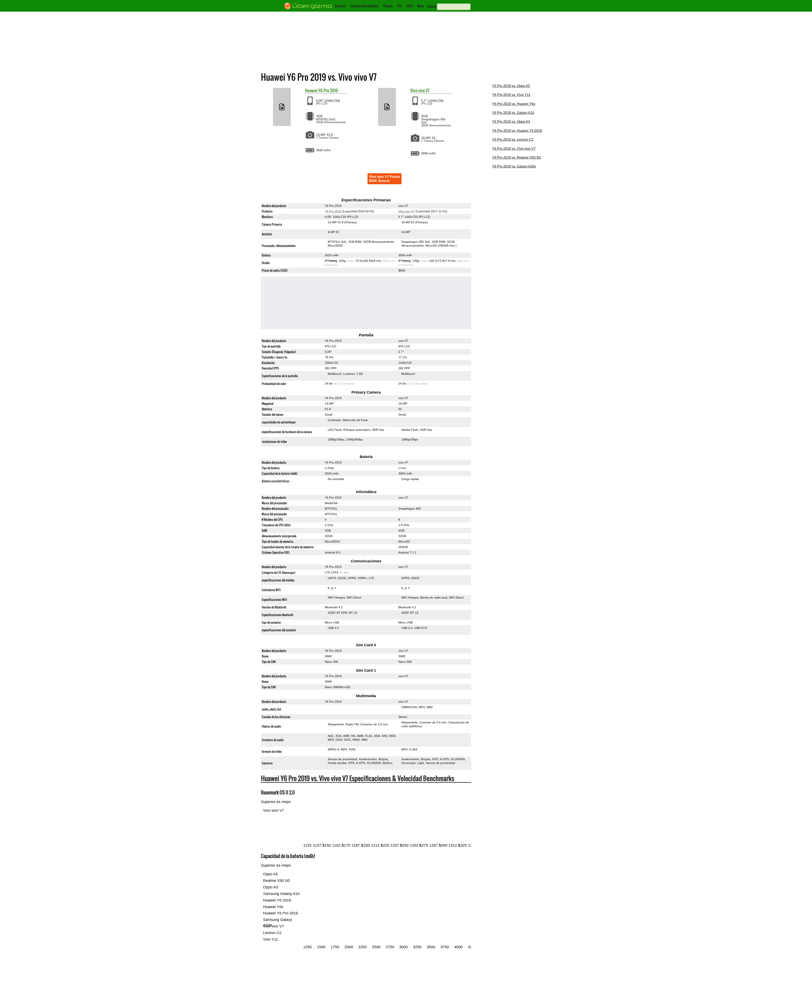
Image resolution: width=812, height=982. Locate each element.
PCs (399, 5)
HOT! (410, 5)
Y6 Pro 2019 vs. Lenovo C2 (512, 139)
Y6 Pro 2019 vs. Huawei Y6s (513, 104)
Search (431, 6)
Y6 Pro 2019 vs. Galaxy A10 (513, 113)
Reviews (340, 5)
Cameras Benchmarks (364, 5)
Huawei (311, 90)
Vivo (413, 90)
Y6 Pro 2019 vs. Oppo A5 (511, 86)
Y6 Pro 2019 (328, 90)
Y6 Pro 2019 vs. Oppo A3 (511, 121)
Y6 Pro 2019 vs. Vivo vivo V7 (514, 148)
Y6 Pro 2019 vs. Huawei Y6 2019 (517, 130)
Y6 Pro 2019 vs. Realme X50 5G (516, 157)
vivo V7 (423, 90)
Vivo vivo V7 (406, 211)
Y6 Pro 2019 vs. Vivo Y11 (511, 95)
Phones (388, 5)
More (420, 5)
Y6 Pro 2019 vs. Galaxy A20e (514, 166)
